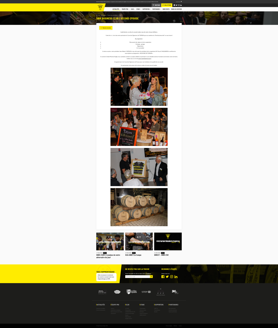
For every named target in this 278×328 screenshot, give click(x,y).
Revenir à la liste (107, 28)
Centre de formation (129, 313)
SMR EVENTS (166, 9)
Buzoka (155, 311)
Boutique (142, 311)
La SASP (127, 308)
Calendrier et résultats (115, 310)
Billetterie (175, 325)
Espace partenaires (173, 311)
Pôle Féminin (128, 316)
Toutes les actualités (112, 15)
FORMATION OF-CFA (130, 311)
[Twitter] (176, 5)
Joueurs (112, 308)
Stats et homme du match (116, 311)
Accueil (98, 15)
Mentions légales (169, 325)
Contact (180, 325)
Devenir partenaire (173, 310)
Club (120, 15)
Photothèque (157, 310)
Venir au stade (143, 310)
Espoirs (126, 315)
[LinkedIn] (181, 5)
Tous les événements (100, 310)
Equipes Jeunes (128, 318)
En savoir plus (178, 1)
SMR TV (156, 308)
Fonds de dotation (176, 9)
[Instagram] (179, 5)
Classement (113, 313)
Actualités (103, 15)
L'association (128, 310)
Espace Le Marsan (144, 313)
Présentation (142, 308)
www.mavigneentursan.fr (144, 58)
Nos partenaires (172, 308)
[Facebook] (174, 5)
